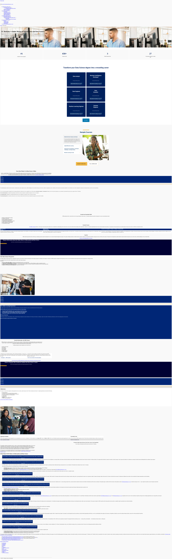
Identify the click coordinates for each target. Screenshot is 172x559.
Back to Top (2, 182)
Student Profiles (6, 21)
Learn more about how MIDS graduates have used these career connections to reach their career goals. (26, 360)
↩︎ (34, 536)
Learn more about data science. (39, 174)
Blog (3, 546)
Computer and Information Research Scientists (12, 537)
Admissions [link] (2, 300)
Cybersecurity (6, 6)
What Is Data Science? (7, 12)
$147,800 (61, 469)
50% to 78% (45, 495)
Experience (3, 545)
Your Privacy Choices (5, 550)
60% (117, 495)
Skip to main (2, 0)
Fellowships (7, 18)
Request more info (81, 163)
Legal (3, 548)
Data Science (4, 543)
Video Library (6, 23)
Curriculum (7, 7)
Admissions (5, 15)
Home (1, 25)
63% (24, 469)
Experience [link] (2, 179)
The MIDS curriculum (32, 226)
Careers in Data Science (7, 13)
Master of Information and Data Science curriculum (10, 487)
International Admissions (7, 16)
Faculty (5, 20)
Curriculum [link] (2, 177)
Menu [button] (1, 4)
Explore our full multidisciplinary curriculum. (86, 238)
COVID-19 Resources (5, 552)
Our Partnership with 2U (5, 547)
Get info (86, 120)
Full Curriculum (93, 163)
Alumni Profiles (6, 22)
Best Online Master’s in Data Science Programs (12, 538)
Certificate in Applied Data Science (11, 8)
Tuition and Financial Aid (9, 17)
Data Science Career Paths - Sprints (11, 539)
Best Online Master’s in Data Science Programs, (12, 536)
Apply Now (7, 4)
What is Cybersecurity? (7, 9)
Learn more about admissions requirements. (6, 399)
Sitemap (3, 551)
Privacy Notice (4, 549)
